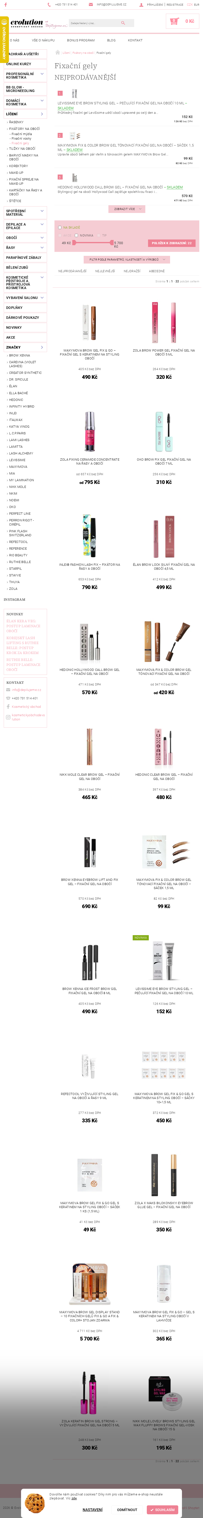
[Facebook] (6, 4)
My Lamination (21, 480)
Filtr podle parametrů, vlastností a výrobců (124, 259)
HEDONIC (16, 400)
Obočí (11, 238)
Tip (104, 235)
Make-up (16, 173)
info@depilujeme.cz (26, 690)
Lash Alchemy (21, 453)
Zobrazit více (124, 209)
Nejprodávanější (72, 271)
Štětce (15, 201)
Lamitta (16, 446)
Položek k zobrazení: (172, 243)
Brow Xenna (19, 355)
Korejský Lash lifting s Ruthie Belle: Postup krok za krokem (22, 645)
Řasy (10, 248)
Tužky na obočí (22, 148)
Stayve (15, 575)
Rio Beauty (18, 555)
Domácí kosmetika (16, 102)
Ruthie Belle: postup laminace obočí (23, 664)
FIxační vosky (21, 138)
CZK (190, 4)
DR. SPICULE (18, 379)
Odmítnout (127, 1510)
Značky (13, 347)
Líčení (11, 114)
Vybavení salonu (22, 298)
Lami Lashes (19, 440)
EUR (196, 4)
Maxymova (18, 467)
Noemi (14, 500)
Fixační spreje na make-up (24, 181)
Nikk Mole (17, 487)
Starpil (15, 568)
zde (74, 1498)
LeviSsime (17, 460)
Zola (13, 589)
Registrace (175, 4)
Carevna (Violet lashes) (22, 364)
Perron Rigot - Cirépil (21, 522)
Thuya (14, 582)
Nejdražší (132, 271)
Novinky (14, 614)
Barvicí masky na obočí (23, 157)
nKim (13, 493)
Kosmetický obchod (26, 707)
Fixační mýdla (22, 134)
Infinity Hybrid (22, 406)
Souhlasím (165, 1510)
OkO (12, 507)
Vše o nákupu (43, 40)
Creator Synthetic (25, 373)
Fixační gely (20, 143)
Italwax (16, 420)
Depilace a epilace (16, 226)
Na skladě (71, 227)
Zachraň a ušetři (22, 54)
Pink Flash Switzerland (20, 533)
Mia (12, 473)
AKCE (10, 337)
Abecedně (157, 271)
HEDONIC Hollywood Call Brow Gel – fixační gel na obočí (120, 187)
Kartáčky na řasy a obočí (25, 192)
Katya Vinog (19, 426)
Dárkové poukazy (22, 318)
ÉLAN (13, 386)
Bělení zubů (17, 267)
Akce (67, 235)
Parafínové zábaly (23, 258)
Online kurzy (18, 64)
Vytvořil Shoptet (187, 1508)
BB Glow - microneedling (20, 89)
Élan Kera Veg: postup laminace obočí (23, 626)
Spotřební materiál (15, 212)
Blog (111, 40)
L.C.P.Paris (17, 433)
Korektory (18, 166)
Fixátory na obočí (24, 129)
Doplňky (14, 308)
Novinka (86, 235)
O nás (15, 40)
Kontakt (135, 40)
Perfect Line (19, 513)
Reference (18, 548)
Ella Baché (18, 393)
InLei (13, 413)
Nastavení (92, 1510)
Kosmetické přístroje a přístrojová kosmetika (18, 282)
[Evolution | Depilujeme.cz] (38, 23)
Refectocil (18, 542)
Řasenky (16, 122)
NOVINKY (14, 327)
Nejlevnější (105, 271)
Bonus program (81, 40)
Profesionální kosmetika (20, 75)
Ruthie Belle (20, 562)
